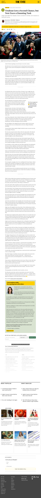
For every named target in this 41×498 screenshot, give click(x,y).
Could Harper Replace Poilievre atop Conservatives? (9, 389)
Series (12, 487)
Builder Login (23, 478)
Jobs (1, 487)
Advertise (2, 486)
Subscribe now (32, 337)
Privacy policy (7, 339)
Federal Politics (18, 7)
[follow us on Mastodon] (7, 29)
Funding (2, 484)
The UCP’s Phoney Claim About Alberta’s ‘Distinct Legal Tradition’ (30, 400)
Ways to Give (3, 492)
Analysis (7, 7)
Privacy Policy (3, 489)
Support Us (3, 493)
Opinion (12, 486)
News (12, 478)
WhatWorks (13, 489)
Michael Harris (7, 20)
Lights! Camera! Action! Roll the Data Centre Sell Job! (9, 395)
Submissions (3, 490)
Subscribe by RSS (24, 480)
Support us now (10, 330)
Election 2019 (12, 7)
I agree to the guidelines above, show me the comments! (20, 344)
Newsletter (3, 480)
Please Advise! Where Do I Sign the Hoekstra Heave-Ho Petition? (31, 389)
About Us (2, 478)
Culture (12, 481)
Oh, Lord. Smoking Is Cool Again (9, 400)
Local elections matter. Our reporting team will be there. (15, 283)
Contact (2, 483)
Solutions (12, 484)
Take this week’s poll (20, 469)
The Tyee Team (3, 481)
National (12, 483)
